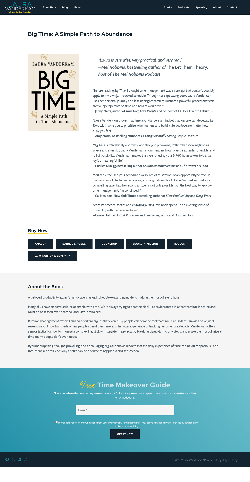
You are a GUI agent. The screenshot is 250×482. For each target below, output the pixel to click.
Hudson (179, 243)
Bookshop (109, 243)
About (217, 7)
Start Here (49, 7)
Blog (65, 7)
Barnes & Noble (74, 243)
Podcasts (184, 7)
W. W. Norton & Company (52, 255)
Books (168, 7)
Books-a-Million (145, 243)
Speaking (201, 7)
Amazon (40, 243)
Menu (77, 7)
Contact (232, 7)
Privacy (208, 460)
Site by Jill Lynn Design (226, 460)
